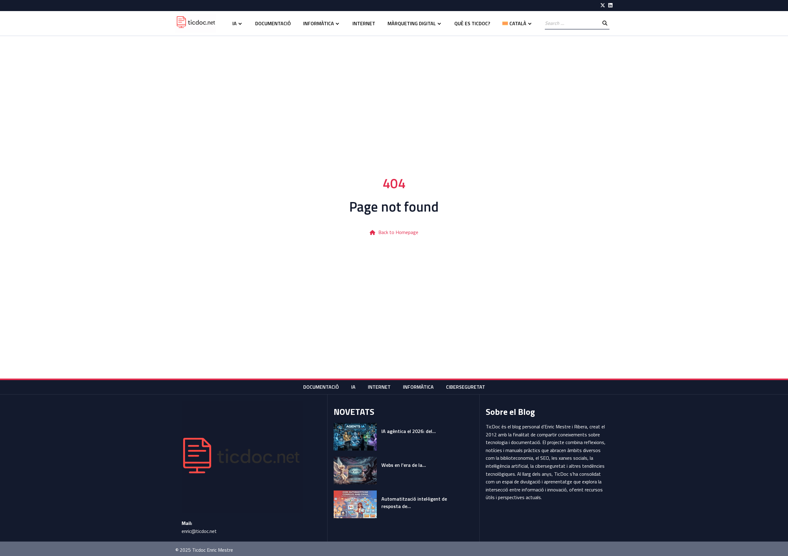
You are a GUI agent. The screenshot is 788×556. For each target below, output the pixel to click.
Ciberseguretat (465, 387)
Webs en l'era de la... (403, 465)
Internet (363, 23)
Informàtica (318, 23)
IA (234, 23)
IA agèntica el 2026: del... (408, 431)
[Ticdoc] (195, 23)
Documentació (273, 23)
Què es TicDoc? (472, 23)
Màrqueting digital (412, 23)
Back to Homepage (398, 232)
